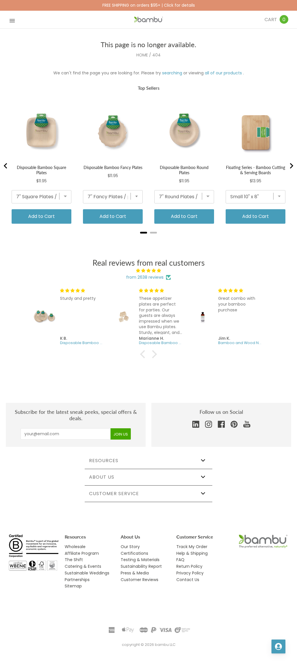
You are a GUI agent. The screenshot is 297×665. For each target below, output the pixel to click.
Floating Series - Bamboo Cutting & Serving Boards (255, 170)
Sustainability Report (141, 566)
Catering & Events (83, 566)
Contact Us (187, 580)
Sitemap (73, 586)
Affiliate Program (82, 553)
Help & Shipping (192, 553)
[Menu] (12, 19)
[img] (148, 270)
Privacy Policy (190, 573)
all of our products (223, 73)
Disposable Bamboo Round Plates (184, 170)
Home (142, 55)
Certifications (134, 553)
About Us (101, 477)
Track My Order (191, 547)
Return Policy (189, 566)
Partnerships (77, 580)
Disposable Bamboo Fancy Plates (113, 167)
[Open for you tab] (278, 646)
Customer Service (114, 493)
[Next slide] (291, 166)
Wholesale (75, 547)
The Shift (74, 560)
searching (172, 73)
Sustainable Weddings (87, 573)
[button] (144, 354)
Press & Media (135, 573)
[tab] (143, 233)
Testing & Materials (140, 560)
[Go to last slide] (6, 166)
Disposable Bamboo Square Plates (41, 170)
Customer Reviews (139, 580)
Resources (103, 460)
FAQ (180, 560)
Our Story (130, 547)
